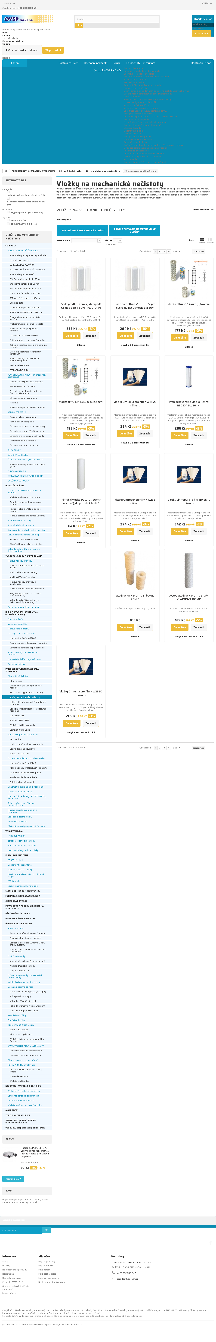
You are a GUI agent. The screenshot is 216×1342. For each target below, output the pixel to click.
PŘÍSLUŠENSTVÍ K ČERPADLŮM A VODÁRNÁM (22, 670)
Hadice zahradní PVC (19, 365)
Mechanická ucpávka (134, 82)
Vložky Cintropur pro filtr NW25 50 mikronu (80, 693)
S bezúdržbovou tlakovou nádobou (26, 544)
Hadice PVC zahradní (19, 753)
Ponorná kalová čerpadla (22, 421)
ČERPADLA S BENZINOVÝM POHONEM (25, 476)
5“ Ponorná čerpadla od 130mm (25, 298)
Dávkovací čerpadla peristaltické (25, 1055)
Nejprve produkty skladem (27, 212)
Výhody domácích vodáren (136, 105)
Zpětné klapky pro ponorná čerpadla (27, 340)
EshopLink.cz (99, 1310)
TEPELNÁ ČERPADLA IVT (17, 1115)
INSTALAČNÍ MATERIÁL (16, 855)
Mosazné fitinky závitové (20, 865)
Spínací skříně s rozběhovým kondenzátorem (21, 804)
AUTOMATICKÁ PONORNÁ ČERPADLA (27, 269)
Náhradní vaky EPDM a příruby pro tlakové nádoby (24, 550)
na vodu (15, 1202)
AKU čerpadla (130, 159)
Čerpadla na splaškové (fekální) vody (27, 426)
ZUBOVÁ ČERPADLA (17, 471)
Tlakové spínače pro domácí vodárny (27, 515)
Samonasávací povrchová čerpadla (26, 381)
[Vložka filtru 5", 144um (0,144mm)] (189, 279)
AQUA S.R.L (18, 220)
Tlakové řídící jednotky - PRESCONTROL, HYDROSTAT (27, 797)
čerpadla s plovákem (20, 260)
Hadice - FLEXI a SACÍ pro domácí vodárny (25, 510)
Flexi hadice (15, 739)
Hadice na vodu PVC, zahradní (22, 845)
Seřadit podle (63, 240)
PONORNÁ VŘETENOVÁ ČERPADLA (26, 312)
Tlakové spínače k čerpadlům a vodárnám (22, 811)
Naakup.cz (20, 1310)
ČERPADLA (10, 245)
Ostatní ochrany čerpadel (22, 782)
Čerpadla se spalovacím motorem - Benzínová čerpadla (26, 392)
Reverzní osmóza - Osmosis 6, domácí (28, 933)
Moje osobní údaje (47, 1274)
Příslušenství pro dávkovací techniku (25, 1105)
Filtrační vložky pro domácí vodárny (26, 692)
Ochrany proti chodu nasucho (21, 633)
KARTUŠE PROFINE (19, 1076)
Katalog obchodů (158, 1310)
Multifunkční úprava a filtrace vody (24, 982)
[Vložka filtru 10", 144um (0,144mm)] (81, 377)
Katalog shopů (112, 1310)
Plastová (14, 402)
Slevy (10, 1139)
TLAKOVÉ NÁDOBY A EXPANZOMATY (23, 556)
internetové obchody (21, 1313)
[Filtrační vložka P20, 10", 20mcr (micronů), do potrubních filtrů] (81, 474)
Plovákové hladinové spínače (23, 777)
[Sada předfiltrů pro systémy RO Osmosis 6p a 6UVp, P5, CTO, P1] (81, 279)
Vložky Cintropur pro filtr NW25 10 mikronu (189, 501)
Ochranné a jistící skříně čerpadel (25, 772)
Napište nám (10, 3)
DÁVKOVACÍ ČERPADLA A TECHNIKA (23, 1086)
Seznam (210, 242)
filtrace (45, 1199)
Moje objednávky (46, 1261)
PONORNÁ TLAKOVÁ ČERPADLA (23, 250)
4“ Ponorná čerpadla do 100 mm (25, 293)
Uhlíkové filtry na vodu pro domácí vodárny (26, 686)
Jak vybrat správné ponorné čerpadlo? (142, 125)
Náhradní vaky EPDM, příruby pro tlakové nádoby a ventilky (25, 601)
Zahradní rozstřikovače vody (21, 840)
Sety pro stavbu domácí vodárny (23, 534)
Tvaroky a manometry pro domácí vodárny (26, 503)
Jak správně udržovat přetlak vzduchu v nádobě (146, 76)
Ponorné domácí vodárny (19, 520)
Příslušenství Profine (19, 1081)
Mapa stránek (9, 1293)
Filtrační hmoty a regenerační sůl (23, 1060)
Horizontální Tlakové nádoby (23, 572)
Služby (117, 63)
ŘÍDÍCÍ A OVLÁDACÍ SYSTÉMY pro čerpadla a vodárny (22, 613)
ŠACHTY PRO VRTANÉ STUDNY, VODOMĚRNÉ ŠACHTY (21, 1121)
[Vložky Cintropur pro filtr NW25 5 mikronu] (135, 474)
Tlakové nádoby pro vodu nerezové (27, 588)
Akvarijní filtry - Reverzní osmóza (25, 938)
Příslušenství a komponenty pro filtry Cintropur (27, 1040)
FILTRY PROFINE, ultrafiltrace (21, 1065)
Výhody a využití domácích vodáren (141, 108)
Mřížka (202, 242)
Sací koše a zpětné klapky (20, 816)
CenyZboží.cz (8, 1310)
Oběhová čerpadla (133, 128)
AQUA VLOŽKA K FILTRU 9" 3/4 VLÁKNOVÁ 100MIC (189, 597)
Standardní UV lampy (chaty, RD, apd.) (28, 991)
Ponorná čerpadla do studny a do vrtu (142, 71)
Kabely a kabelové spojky (20, 791)
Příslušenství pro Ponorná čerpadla (26, 324)
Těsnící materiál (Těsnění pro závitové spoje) (26, 875)
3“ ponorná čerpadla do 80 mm (25, 284)
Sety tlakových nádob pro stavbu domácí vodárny (25, 594)
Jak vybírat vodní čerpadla (136, 119)
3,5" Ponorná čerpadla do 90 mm (25, 288)
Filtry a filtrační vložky (18, 676)
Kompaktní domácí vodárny (21, 525)
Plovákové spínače (16, 664)
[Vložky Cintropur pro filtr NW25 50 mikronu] (81, 666)
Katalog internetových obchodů (41, 1310)
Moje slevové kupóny (48, 1278)
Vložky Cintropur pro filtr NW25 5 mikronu (135, 501)
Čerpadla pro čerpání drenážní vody (27, 436)
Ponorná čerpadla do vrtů (22, 274)
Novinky (6, 1265)
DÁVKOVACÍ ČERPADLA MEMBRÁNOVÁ (26, 1046)
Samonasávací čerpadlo (135, 79)
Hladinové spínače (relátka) (23, 638)
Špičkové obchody (39, 1313)
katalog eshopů (61, 1313)
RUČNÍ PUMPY (14, 450)
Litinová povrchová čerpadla (23, 398)
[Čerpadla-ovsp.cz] (36, 19)
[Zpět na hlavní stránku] (6, 171)
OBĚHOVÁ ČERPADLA (18, 455)
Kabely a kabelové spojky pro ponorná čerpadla (28, 346)
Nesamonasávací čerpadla (22, 386)
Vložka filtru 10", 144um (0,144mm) (81, 402)
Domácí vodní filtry (16, 1020)
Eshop (15, 63)
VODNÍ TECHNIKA (14, 831)
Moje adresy (44, 1269)
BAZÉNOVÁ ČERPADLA (18, 480)
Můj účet (44, 1256)
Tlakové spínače (15, 619)
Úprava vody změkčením (135, 88)
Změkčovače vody (16, 956)
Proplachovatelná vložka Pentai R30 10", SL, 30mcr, (189, 403)
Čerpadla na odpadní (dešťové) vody (27, 431)
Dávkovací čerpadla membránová (26, 1050)
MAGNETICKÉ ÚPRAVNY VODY (20, 918)
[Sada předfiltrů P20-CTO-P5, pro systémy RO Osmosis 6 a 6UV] (135, 279)
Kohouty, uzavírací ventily (20, 869)
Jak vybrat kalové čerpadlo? (137, 136)
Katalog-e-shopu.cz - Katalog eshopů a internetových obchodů (64, 1316)
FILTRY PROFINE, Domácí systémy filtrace (26, 1070)
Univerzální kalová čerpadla (23, 440)
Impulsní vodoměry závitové (21, 1100)
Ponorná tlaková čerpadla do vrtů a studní (144, 153)
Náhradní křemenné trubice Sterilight (27, 1006)
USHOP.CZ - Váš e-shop (178, 1310)
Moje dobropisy (45, 1265)
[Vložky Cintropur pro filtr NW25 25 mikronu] (135, 377)
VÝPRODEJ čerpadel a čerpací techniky (25, 1127)
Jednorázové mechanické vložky (26, 195)
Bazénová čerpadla (133, 130)
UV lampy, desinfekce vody (20, 987)
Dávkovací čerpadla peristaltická (23, 1095)
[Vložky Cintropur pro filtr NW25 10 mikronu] (189, 474)
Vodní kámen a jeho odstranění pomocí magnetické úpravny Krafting (156, 91)
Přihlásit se (207, 3)
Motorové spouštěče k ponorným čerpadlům (25, 352)
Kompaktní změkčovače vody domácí (27, 961)
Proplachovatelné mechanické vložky (26, 203)
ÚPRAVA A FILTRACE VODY (18, 923)
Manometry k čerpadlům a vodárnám (25, 787)
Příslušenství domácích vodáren (25, 497)
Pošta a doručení (69, 63)
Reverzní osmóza (132, 133)
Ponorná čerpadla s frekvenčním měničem (25, 318)
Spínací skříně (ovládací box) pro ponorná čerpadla (25, 359)
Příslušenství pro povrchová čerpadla (27, 407)
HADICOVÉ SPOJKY (16, 836)
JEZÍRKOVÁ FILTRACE (16, 901)
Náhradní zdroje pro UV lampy (24, 1010)
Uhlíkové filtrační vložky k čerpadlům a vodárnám (28, 703)
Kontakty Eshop (201, 63)
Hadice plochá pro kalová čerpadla (26, 744)
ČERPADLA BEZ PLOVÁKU (22, 265)
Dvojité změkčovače (19, 970)
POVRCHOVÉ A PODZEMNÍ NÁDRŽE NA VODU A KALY (24, 907)
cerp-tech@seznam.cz (127, 1279)
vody (39, 1199)
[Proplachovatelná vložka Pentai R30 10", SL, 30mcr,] (189, 377)
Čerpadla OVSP (9, 1316)
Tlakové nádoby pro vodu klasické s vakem (27, 566)
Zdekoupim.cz (26, 1316)
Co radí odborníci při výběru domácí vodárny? (145, 122)
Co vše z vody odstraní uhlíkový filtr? (141, 102)
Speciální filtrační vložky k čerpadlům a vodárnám (28, 710)
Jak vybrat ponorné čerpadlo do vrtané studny (146, 162)
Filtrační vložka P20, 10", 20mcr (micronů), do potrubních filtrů (81, 501)
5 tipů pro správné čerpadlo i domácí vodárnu (145, 148)
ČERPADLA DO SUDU (19, 370)
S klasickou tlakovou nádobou (24, 539)
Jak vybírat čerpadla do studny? (139, 113)
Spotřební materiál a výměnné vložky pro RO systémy (27, 943)
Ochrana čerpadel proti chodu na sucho (26, 758)
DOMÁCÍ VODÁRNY (14, 485)
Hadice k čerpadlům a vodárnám (23, 734)
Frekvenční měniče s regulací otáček (25, 659)
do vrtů (32, 1199)
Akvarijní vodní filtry (17, 1015)
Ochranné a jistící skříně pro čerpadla (27, 647)
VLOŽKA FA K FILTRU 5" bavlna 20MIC (134, 597)
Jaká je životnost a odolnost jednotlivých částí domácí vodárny (153, 145)
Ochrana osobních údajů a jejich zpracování (17, 1288)
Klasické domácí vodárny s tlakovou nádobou (24, 491)
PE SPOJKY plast (15, 860)
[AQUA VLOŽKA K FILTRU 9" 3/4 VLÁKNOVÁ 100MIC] (189, 570)
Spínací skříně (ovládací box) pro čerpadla (23, 653)
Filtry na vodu (16, 681)
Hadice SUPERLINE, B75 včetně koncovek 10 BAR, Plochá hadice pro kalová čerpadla (35, 1152)
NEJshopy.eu (136, 1316)
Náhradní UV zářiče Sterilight (23, 1001)
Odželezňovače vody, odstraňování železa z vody (25, 976)
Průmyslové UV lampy (20, 996)
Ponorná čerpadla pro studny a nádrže (28, 255)
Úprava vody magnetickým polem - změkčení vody (148, 93)
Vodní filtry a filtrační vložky (21, 1025)
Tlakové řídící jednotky (18, 628)
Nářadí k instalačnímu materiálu (23, 886)
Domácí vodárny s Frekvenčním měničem (27, 530)
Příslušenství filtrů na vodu (22, 725)
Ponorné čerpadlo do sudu (136, 142)
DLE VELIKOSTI (17, 715)
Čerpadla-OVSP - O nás (108, 70)
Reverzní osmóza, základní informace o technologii (148, 99)
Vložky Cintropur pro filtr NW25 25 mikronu (135, 403)
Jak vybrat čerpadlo (133, 68)
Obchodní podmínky (96, 63)
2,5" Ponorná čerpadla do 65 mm (25, 279)
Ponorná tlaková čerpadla (136, 150)
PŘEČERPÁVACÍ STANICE (17, 913)
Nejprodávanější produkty (14, 1269)
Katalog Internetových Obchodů (135, 1310)
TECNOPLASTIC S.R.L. (24, 224)
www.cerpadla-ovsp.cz (70, 1324)
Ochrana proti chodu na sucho (24, 335)
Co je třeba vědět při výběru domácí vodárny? (145, 111)
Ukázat (108, 240)
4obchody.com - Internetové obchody (74, 1310)
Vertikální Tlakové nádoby (22, 577)
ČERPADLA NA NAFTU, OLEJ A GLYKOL (25, 459)
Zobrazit (60, 200)
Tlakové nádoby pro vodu (20, 561)
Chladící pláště (16, 303)
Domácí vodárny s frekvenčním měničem (143, 156)
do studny (24, 1202)
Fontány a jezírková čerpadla (138, 139)
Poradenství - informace (140, 63)
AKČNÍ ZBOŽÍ (11, 1110)
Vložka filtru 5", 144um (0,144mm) (189, 304)
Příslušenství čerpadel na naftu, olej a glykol (27, 465)
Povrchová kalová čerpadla (23, 417)
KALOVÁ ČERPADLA (17, 412)
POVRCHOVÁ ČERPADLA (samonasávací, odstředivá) (27, 376)
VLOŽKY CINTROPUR (19, 720)
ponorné (24, 1199)
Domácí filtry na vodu (20, 730)
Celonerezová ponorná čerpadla (25, 307)
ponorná (33, 1202)
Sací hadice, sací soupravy (22, 749)
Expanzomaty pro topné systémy (23, 607)
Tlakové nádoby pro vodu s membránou (23, 583)
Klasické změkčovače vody (22, 966)
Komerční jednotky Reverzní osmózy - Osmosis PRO (28, 950)
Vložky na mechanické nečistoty (25, 697)
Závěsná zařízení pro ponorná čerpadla (24, 329)
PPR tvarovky (14, 881)
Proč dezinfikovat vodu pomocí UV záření (143, 85)
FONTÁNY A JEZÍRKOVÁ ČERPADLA (22, 896)
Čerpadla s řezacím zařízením (24, 445)
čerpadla (6, 1199)
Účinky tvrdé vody (132, 96)
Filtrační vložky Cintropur (21, 1034)
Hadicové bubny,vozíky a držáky (23, 850)
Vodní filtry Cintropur (19, 1029)
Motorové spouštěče (17, 624)
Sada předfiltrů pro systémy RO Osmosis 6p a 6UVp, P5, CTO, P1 (81, 306)
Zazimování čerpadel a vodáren (139, 73)
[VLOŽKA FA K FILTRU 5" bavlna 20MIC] (135, 570)
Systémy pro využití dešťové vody (22, 891)
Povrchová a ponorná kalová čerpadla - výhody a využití (150, 116)
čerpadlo (15, 1199)
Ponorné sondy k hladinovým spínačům (28, 643)
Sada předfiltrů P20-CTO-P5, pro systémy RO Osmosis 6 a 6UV (135, 306)
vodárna (6, 1202)
